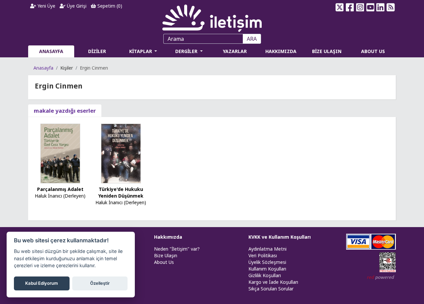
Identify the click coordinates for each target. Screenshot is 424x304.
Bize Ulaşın (165, 255)
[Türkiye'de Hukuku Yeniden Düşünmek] (121, 153)
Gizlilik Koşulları (264, 275)
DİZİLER (97, 51)
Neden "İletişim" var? (177, 249)
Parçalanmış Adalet (60, 189)
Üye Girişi (76, 6)
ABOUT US (373, 51)
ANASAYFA (51, 51)
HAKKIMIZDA (280, 51)
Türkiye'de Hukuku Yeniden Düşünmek (120, 192)
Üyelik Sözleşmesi (267, 262)
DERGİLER (187, 51)
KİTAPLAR (141, 51)
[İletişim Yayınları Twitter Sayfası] (340, 7)
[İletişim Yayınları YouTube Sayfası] (370, 7)
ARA (252, 38)
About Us (164, 262)
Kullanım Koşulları (267, 269)
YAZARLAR (235, 51)
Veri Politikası (262, 255)
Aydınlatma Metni (267, 249)
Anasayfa (43, 68)
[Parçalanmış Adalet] (60, 153)
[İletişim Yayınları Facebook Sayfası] (350, 7)
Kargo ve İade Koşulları (273, 282)
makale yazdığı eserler (65, 110)
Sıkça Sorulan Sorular (270, 288)
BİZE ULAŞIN (327, 51)
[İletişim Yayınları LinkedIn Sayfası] (380, 7)
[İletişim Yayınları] (212, 16)
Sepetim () (109, 6)
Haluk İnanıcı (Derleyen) (60, 196)
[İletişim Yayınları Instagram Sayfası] (360, 7)
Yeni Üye (45, 6)
